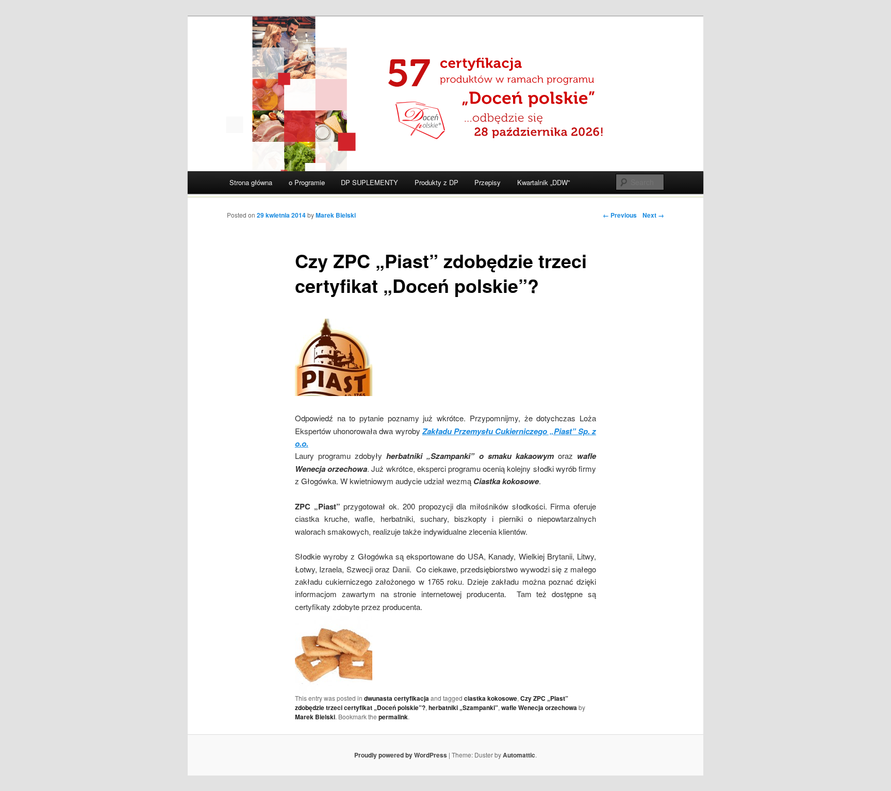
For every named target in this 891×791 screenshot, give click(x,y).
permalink (393, 716)
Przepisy (487, 182)
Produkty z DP (436, 182)
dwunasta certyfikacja (396, 698)
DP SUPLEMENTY (369, 182)
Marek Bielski (336, 215)
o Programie (307, 182)
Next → (653, 215)
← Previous (620, 215)
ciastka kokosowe (490, 698)
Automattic (519, 755)
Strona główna (250, 182)
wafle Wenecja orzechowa (539, 707)
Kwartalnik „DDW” (543, 182)
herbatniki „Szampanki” (463, 707)
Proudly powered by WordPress (400, 755)
